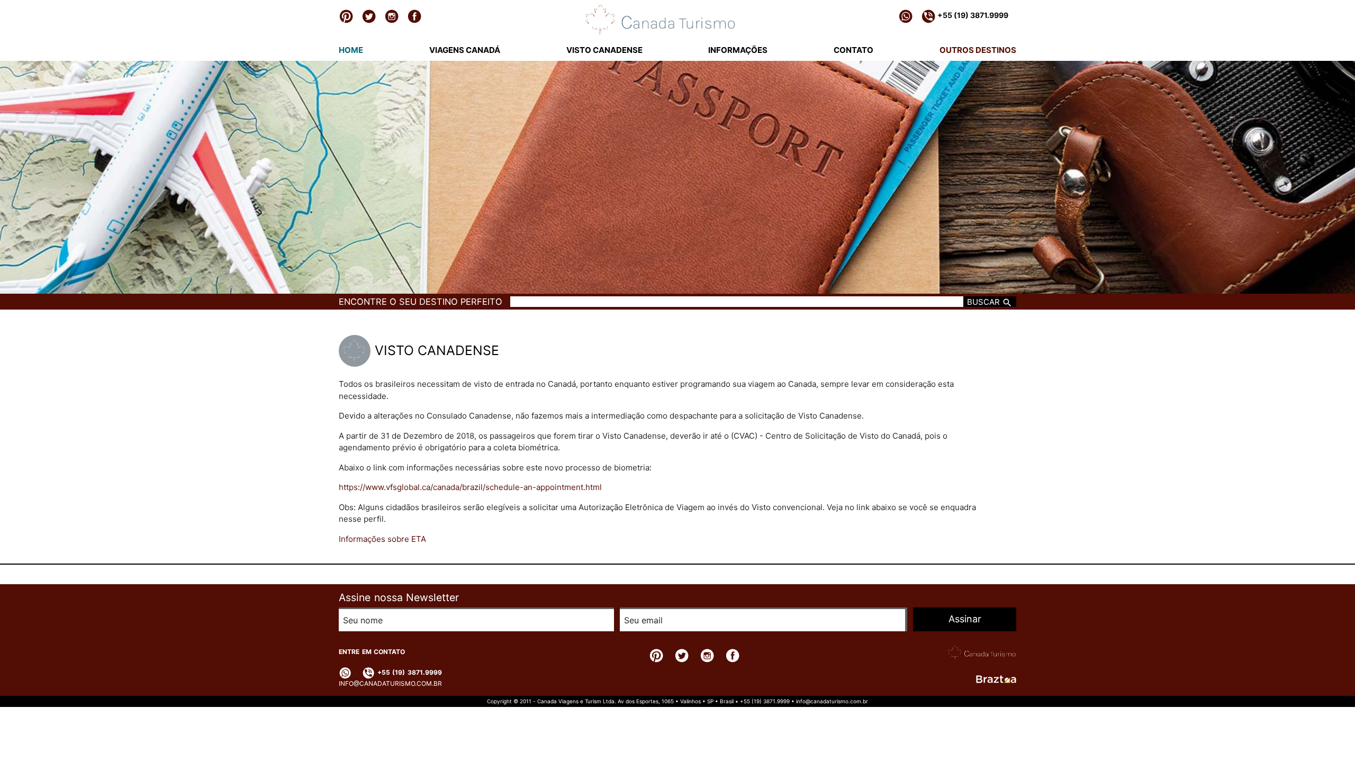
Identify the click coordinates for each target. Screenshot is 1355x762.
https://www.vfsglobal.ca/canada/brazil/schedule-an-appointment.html (470, 487)
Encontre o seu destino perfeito (420, 301)
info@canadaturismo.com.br (390, 683)
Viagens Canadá (464, 50)
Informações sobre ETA (382, 539)
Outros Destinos (978, 50)
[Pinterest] (346, 15)
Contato (853, 50)
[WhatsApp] (905, 15)
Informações (737, 50)
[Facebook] (414, 15)
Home (351, 50)
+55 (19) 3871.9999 (972, 15)
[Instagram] (391, 15)
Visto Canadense (604, 50)
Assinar (964, 618)
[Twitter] (369, 15)
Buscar (984, 302)
